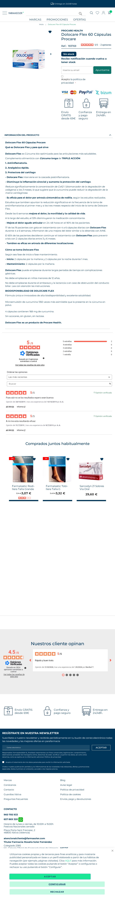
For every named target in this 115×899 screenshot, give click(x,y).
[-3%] (57, 482)
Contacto (9, 789)
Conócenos (10, 785)
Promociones (57, 19)
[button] (51, 54)
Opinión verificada (103, 392)
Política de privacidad (52, 757)
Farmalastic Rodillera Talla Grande (23, 488)
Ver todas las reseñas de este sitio (29, 365)
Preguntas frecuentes (16, 799)
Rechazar (57, 891)
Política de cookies (70, 794)
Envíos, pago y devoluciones (75, 799)
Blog (62, 780)
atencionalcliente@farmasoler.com (24, 838)
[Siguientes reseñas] (110, 660)
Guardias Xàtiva (12, 794)
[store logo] (16, 13)
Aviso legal (66, 785)
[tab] (57, 135)
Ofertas (79, 19)
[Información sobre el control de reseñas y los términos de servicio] (43, 358)
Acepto (73, 81)
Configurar (57, 884)
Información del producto (21, 135)
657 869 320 (11, 819)
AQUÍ (68, 860)
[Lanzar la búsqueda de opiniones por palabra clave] (110, 383)
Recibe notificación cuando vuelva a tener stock (84, 60)
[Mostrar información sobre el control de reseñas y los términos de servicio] (25, 668)
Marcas (35, 19)
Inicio (41, 24)
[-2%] (23, 482)
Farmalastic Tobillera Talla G (57, 488)
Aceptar (50, 876)
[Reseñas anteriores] (30, 660)
